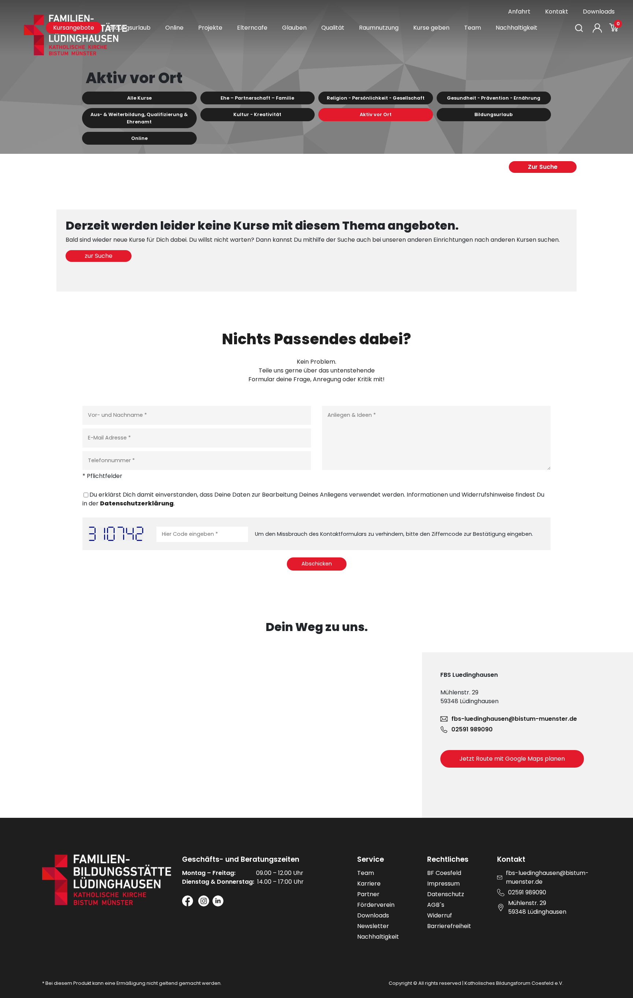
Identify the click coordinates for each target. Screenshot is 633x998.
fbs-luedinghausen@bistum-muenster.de (514, 719)
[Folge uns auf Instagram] (203, 900)
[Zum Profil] (597, 28)
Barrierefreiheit (449, 926)
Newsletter (373, 926)
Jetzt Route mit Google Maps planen (512, 758)
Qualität (332, 27)
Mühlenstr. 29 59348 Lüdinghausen (537, 907)
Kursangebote (73, 27)
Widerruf (439, 915)
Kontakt (556, 11)
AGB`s (435, 905)
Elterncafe (252, 27)
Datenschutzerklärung (137, 503)
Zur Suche (543, 167)
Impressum (443, 883)
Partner (368, 894)
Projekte (210, 27)
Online (174, 27)
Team (472, 27)
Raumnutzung (379, 27)
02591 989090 (472, 729)
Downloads (599, 11)
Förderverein (376, 905)
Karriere (369, 883)
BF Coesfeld (444, 873)
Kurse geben (431, 27)
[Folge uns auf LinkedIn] (217, 900)
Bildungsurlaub (130, 27)
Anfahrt (519, 11)
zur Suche (98, 256)
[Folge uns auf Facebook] (187, 900)
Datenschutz (445, 894)
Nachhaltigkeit (516, 27)
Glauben (294, 27)
